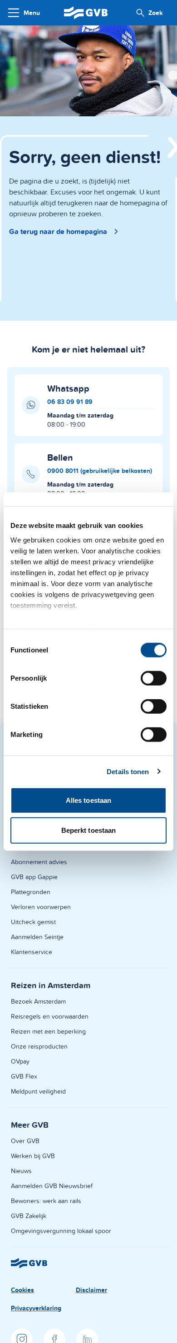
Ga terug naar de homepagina (58, 231)
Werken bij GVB (33, 1155)
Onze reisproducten (39, 1046)
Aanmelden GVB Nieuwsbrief (52, 1185)
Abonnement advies (39, 861)
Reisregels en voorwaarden (49, 1016)
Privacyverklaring (36, 1308)
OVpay (20, 1061)
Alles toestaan (88, 800)
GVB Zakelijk (28, 1215)
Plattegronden (30, 891)
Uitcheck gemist (33, 921)
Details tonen (128, 771)
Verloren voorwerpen (41, 906)
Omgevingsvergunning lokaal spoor (61, 1230)
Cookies (22, 1289)
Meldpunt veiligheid (38, 1091)
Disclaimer (91, 1289)
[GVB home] (86, 12)
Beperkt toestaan (88, 830)
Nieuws (21, 1170)
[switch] (154, 678)
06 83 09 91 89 (70, 401)
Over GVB (25, 1140)
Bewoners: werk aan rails (46, 1200)
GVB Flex (24, 1076)
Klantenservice (31, 951)
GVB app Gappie (34, 876)
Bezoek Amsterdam (38, 1001)
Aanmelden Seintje (37, 936)
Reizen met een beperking (48, 1031)
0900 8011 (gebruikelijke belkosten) (99, 470)
